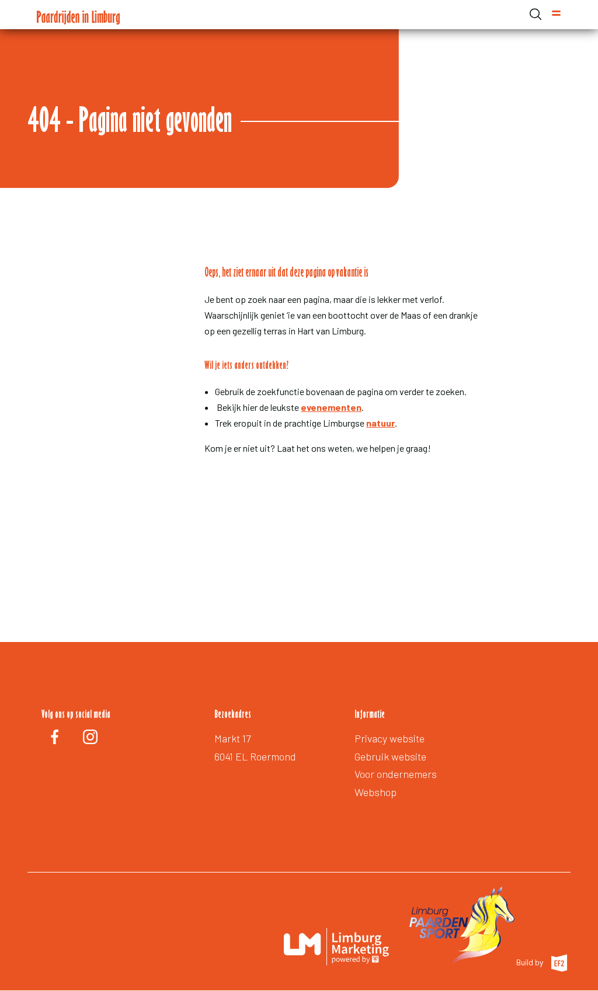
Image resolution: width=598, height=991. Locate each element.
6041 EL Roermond (255, 756)
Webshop (375, 792)
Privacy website (389, 738)
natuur (380, 422)
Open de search (535, 14)
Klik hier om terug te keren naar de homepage (322, 491)
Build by (530, 962)
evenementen (331, 407)
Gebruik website (390, 756)
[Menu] (556, 15)
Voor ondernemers (395, 773)
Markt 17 (232, 738)
